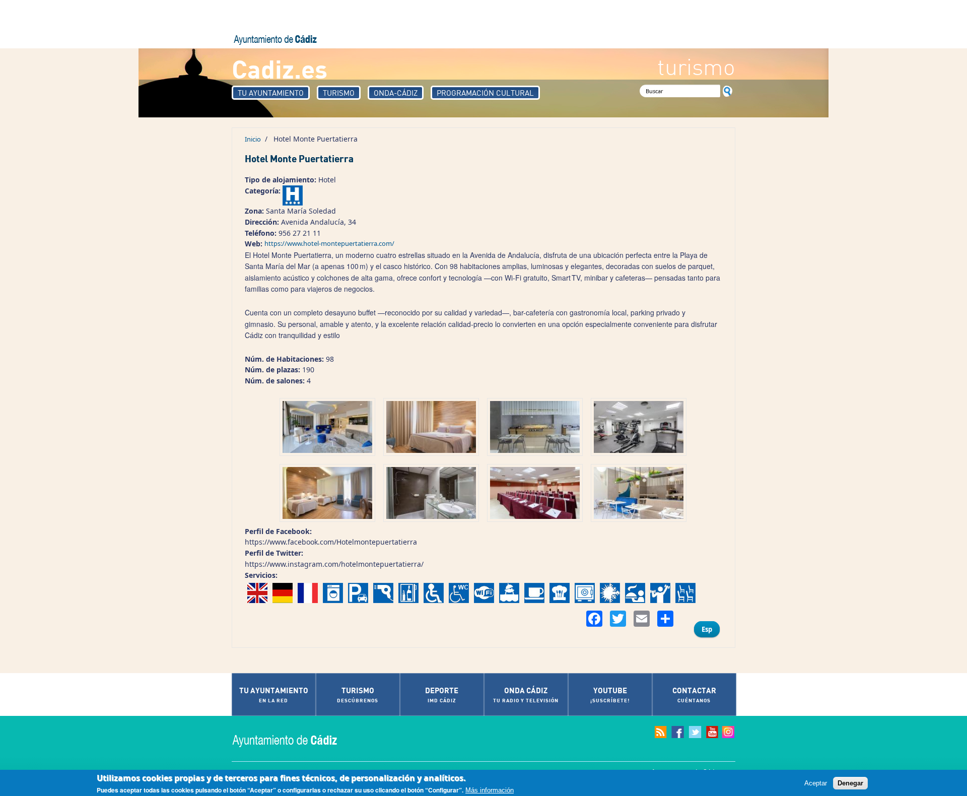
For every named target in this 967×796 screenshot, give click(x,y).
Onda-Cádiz (396, 92)
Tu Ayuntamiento (271, 92)
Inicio (253, 139)
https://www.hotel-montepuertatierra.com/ (329, 243)
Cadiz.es (279, 68)
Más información (489, 790)
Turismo (339, 92)
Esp (707, 629)
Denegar (850, 782)
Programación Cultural (485, 92)
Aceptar (815, 782)
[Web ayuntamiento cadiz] (295, 740)
